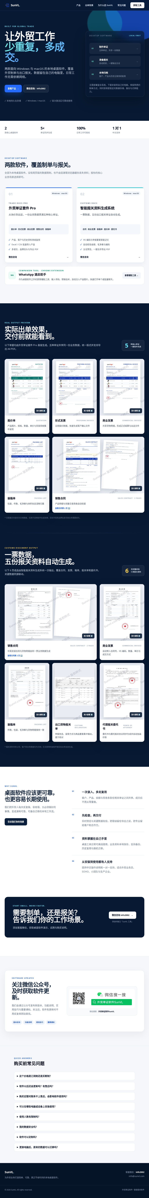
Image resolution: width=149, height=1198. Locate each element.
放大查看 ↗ (40, 411)
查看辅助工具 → (131, 275)
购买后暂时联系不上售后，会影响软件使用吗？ (43, 1096)
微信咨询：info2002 (35, 88)
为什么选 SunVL (105, 5)
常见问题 (122, 5)
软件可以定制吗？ (28, 1137)
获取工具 (137, 5)
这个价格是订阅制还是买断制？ (35, 1076)
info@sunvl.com (136, 1176)
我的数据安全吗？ (28, 1126)
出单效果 (89, 5)
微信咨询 (39, 257)
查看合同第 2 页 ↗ (62, 508)
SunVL (9, 1172)
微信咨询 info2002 (122, 915)
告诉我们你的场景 (16, 821)
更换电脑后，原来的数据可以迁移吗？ (39, 1147)
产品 (78, 5)
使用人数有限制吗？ (29, 1116)
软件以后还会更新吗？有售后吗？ (36, 1086)
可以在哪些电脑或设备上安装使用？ (38, 1106)
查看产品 (13, 88)
